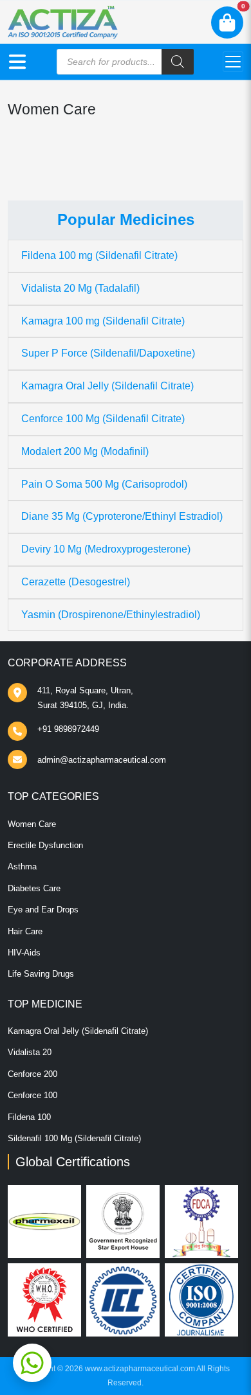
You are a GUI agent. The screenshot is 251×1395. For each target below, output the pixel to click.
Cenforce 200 (32, 1074)
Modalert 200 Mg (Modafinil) (85, 451)
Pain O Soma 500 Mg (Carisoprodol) (104, 484)
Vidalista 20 (29, 1052)
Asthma (22, 866)
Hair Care (25, 931)
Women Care (32, 824)
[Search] (178, 62)
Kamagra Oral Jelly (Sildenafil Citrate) (107, 385)
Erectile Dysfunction (45, 845)
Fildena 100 (29, 1117)
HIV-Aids (24, 952)
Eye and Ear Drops (43, 909)
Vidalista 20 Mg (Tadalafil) (80, 288)
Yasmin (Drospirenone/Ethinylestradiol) (110, 614)
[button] (17, 61)
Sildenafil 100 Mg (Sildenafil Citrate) (74, 1138)
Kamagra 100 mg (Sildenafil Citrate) (103, 320)
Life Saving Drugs (41, 974)
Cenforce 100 (32, 1095)
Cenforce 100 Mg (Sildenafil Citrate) (103, 418)
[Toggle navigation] (233, 61)
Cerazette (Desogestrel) (75, 581)
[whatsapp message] (32, 1363)
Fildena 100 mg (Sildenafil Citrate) (99, 255)
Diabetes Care (34, 888)
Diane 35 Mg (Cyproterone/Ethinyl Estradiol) (122, 516)
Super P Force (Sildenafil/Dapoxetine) (108, 353)
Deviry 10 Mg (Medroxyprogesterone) (106, 549)
